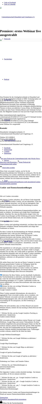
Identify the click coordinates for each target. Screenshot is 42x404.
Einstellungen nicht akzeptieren (25, 182)
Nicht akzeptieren (20, 399)
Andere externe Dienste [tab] (7, 317)
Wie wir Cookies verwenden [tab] (9, 196)
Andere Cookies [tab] (5, 368)
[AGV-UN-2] (17, 17)
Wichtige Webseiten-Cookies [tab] (9, 221)
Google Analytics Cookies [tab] (8, 290)
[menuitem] (23, 160)
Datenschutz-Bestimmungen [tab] (9, 389)
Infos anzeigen (12, 184)
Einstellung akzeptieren (7, 182)
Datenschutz (4, 397)
